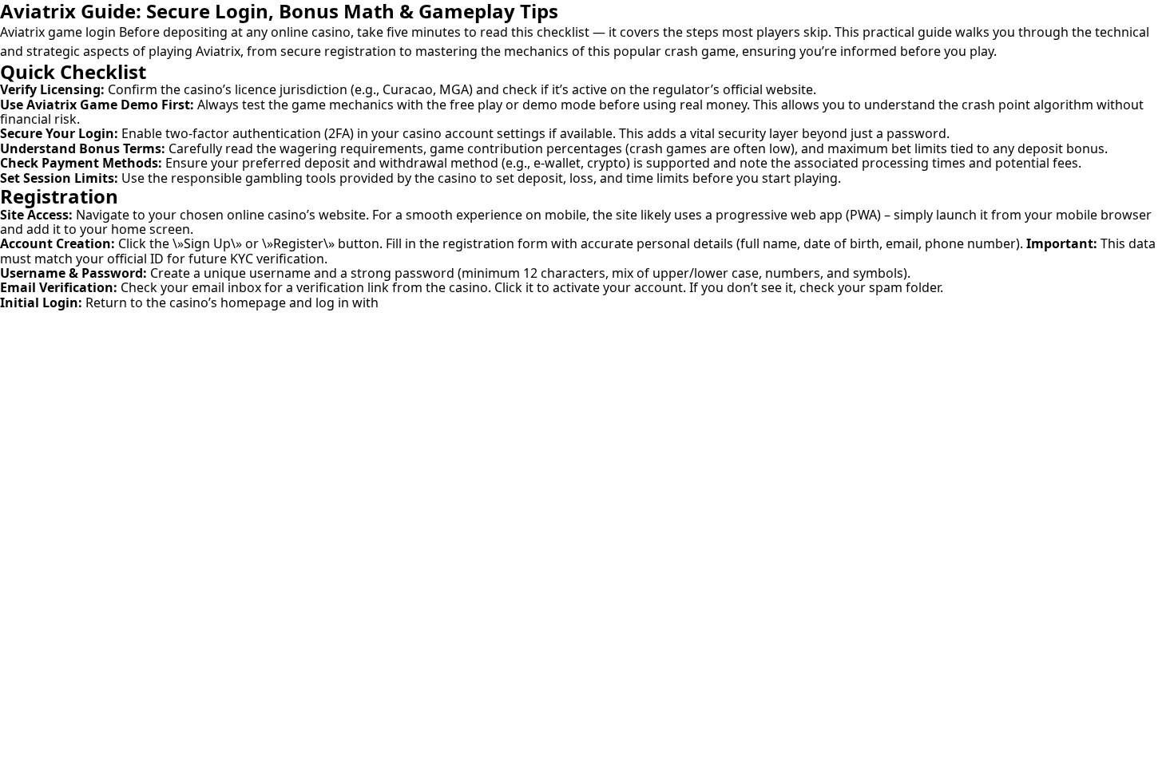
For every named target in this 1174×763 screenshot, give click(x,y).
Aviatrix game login (58, 32)
